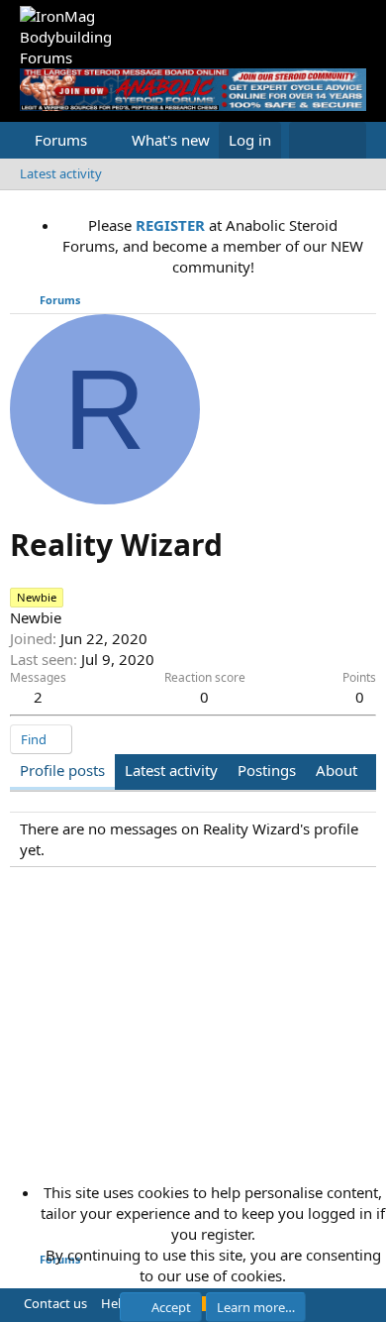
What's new (171, 140)
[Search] (347, 140)
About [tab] (336, 770)
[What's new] (308, 140)
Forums (61, 140)
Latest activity (61, 173)
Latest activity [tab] (171, 770)
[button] (103, 140)
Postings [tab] (267, 770)
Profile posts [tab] (62, 770)
